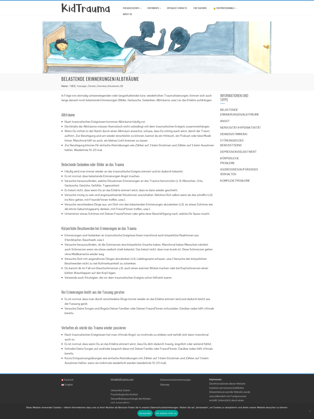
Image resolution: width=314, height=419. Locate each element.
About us (127, 14)
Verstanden (145, 413)
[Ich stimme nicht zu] (310, 411)
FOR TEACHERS (200, 8)
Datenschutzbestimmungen (175, 379)
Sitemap (164, 384)
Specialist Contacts (177, 8)
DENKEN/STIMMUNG (233, 134)
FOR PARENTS (153, 8)
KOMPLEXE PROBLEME (235, 181)
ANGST (225, 121)
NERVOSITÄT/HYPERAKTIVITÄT (240, 127)
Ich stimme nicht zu (166, 413)
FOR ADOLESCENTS (131, 8)
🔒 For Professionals (223, 8)
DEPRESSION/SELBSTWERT (238, 152)
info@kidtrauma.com (122, 379)
